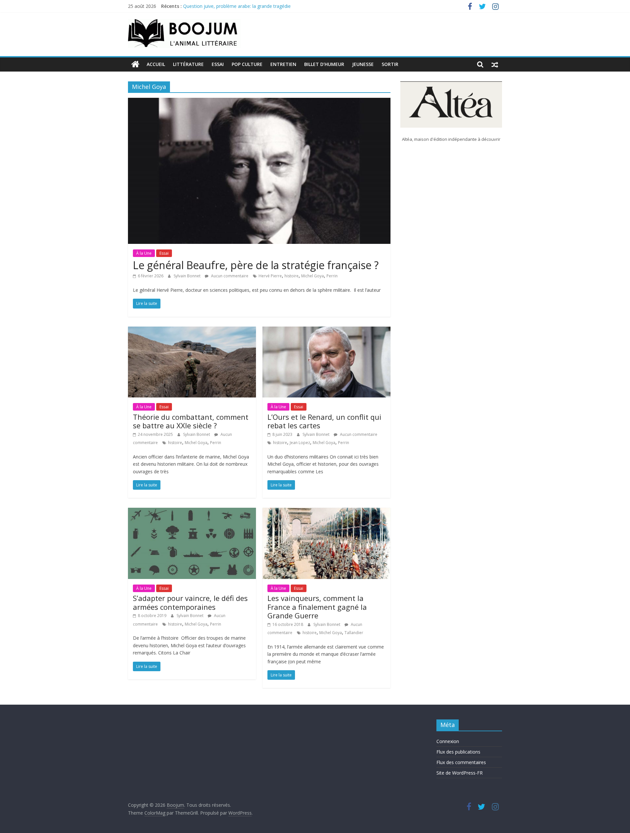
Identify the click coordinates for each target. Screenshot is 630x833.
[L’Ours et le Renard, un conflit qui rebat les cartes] (326, 330)
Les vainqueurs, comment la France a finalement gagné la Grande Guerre (317, 606)
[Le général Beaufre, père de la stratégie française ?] (259, 101)
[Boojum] (135, 64)
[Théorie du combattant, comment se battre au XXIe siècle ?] (192, 330)
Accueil (156, 64)
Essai (218, 64)
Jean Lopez (300, 442)
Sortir (390, 64)
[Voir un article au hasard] (495, 64)
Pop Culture (247, 64)
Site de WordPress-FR (459, 773)
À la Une (144, 253)
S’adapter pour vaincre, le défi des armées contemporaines (190, 602)
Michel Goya (312, 276)
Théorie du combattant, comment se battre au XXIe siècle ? (190, 421)
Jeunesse (363, 64)
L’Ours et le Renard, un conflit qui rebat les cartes (324, 421)
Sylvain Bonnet (187, 276)
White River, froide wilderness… (216, 6)
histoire (291, 276)
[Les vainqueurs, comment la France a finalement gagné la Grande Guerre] (326, 511)
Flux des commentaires (461, 762)
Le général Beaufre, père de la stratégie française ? (256, 265)
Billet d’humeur (324, 64)
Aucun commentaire (229, 276)
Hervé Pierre (270, 276)
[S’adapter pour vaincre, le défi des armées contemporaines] (192, 511)
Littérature (188, 64)
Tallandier (354, 632)
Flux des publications (458, 752)
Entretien (283, 64)
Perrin (332, 276)
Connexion (447, 741)
